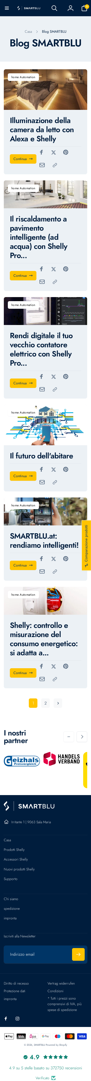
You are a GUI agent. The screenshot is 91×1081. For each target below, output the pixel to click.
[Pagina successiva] (58, 703)
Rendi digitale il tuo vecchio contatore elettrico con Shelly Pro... (41, 349)
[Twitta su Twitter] (53, 152)
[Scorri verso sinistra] (68, 736)
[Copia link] (54, 165)
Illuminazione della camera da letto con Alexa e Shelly (42, 129)
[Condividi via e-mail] (42, 165)
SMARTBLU (40, 1045)
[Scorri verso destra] (82, 736)
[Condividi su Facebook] (41, 152)
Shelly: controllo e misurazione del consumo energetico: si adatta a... (44, 639)
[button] (6, 8)
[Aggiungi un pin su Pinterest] (65, 152)
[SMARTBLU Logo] (29, 809)
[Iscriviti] (78, 954)
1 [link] (33, 703)
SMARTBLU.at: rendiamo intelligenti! (44, 540)
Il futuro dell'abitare (41, 455)
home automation (23, 77)
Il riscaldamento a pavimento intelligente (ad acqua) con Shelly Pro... (38, 237)
